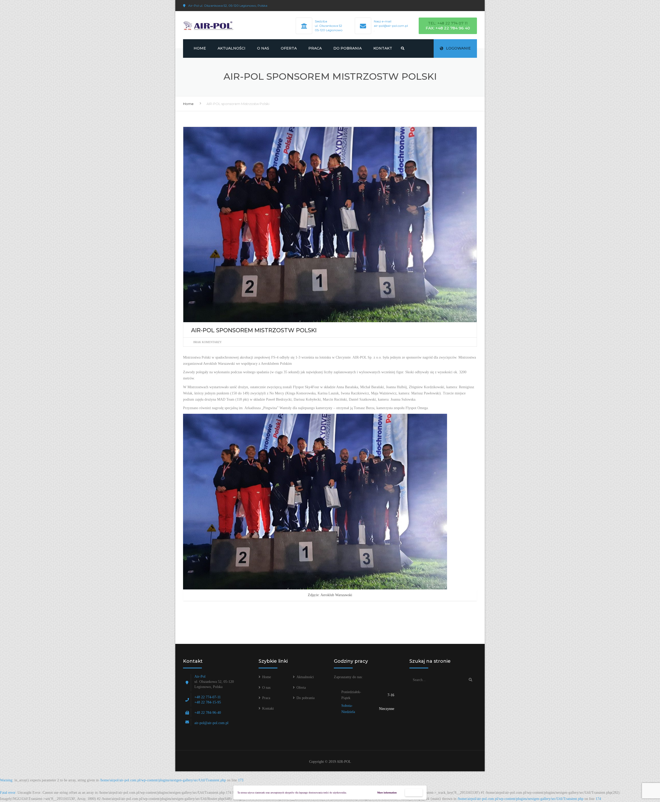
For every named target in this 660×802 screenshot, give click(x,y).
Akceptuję (413, 792)
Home (200, 48)
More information (387, 792)
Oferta (289, 48)
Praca (315, 48)
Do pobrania (347, 48)
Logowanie (458, 48)
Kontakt (382, 48)
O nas (263, 48)
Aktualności (231, 48)
